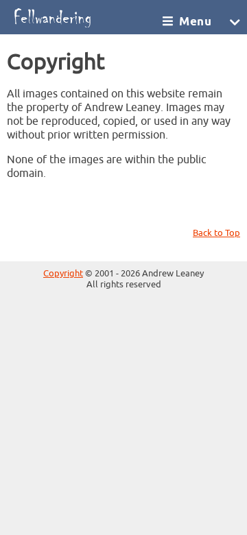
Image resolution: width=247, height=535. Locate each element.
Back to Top (216, 233)
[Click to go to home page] (84, 17)
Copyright (63, 273)
